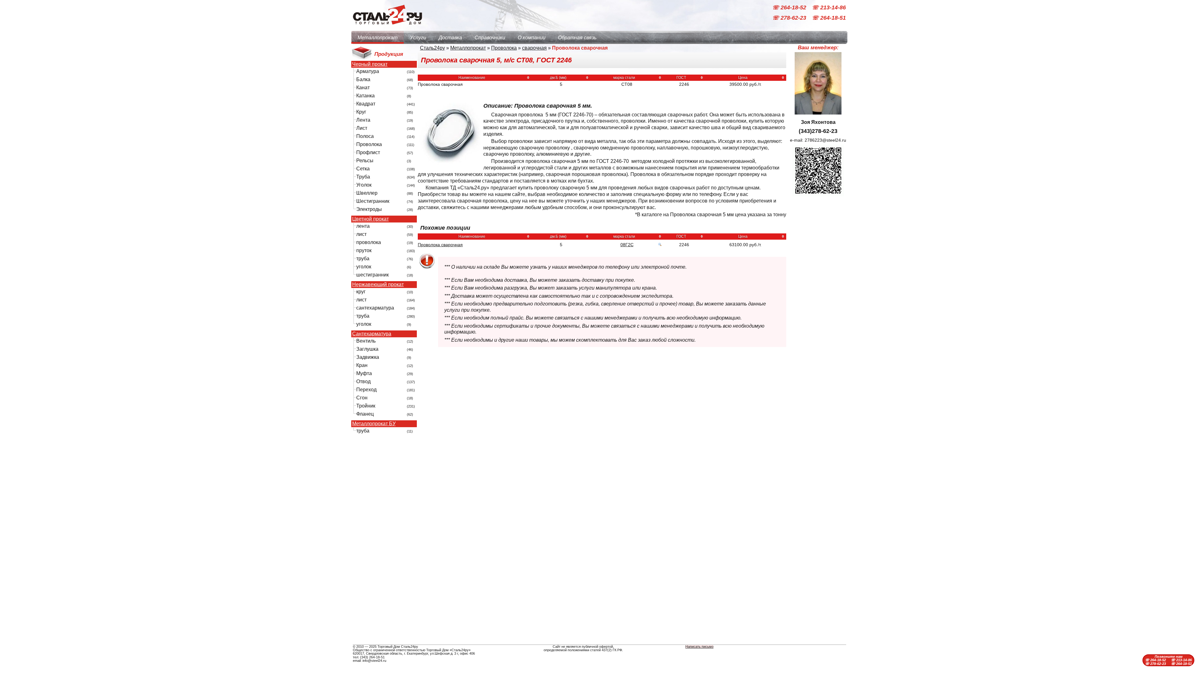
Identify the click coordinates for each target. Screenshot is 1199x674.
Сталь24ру (432, 48)
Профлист (368, 152)
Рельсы (364, 160)
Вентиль (366, 341)
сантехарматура (375, 307)
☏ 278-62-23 (790, 18)
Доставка (450, 37)
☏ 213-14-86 (829, 7)
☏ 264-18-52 (790, 7)
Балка (363, 79)
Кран (362, 365)
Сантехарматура (371, 333)
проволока (368, 242)
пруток (364, 250)
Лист (361, 128)
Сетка (363, 168)
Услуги (418, 37)
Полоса (365, 136)
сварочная (534, 48)
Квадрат (365, 103)
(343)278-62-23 (818, 131)
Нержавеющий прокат (378, 284)
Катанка (365, 95)
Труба (363, 176)
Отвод (363, 381)
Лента (363, 120)
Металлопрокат (377, 37)
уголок (363, 266)
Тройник (365, 405)
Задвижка (367, 357)
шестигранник (372, 274)
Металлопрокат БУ (374, 423)
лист (361, 234)
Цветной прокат (370, 219)
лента (363, 226)
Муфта (364, 373)
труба (362, 258)
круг (361, 291)
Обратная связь (577, 37)
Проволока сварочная (440, 244)
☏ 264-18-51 (829, 18)
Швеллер (366, 193)
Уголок (364, 185)
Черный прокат (369, 64)
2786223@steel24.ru (825, 140)
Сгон (362, 397)
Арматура (367, 71)
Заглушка (367, 349)
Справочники (490, 37)
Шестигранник (372, 201)
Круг (361, 112)
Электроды (369, 209)
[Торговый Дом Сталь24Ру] (387, 28)
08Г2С (627, 244)
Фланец (365, 414)
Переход (366, 389)
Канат (363, 87)
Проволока (369, 144)
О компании (531, 37)
